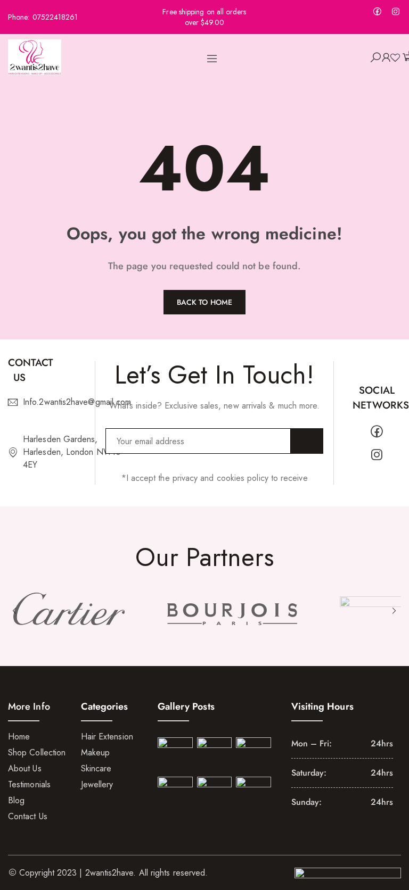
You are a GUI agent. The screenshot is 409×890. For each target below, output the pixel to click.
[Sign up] (307, 441)
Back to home (204, 302)
